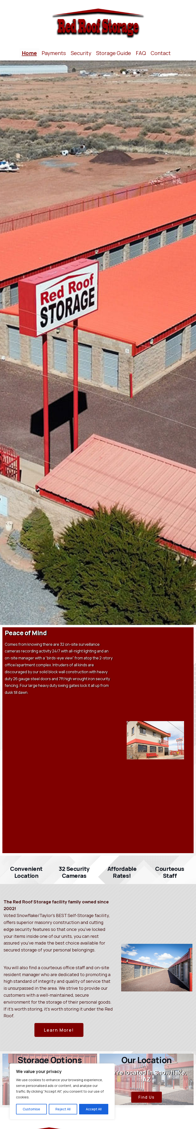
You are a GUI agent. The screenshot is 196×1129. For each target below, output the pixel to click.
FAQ (141, 53)
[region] (62, 1091)
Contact (161, 53)
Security (81, 53)
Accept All (94, 1109)
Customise (31, 1109)
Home (29, 53)
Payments (54, 53)
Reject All (63, 1109)
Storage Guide (113, 53)
